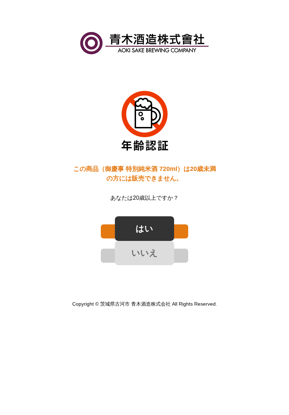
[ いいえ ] (144, 256)
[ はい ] (144, 231)
